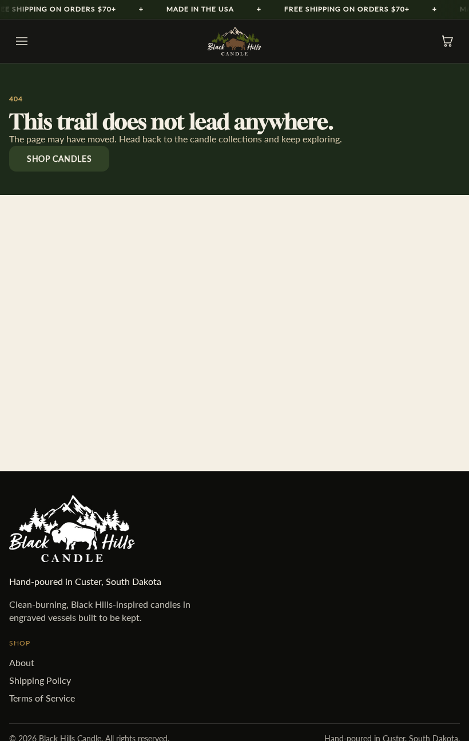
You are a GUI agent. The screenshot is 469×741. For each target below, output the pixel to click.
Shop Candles (59, 159)
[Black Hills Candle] (234, 41)
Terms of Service (42, 697)
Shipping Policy (40, 680)
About (21, 662)
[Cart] (447, 41)
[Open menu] (21, 41)
